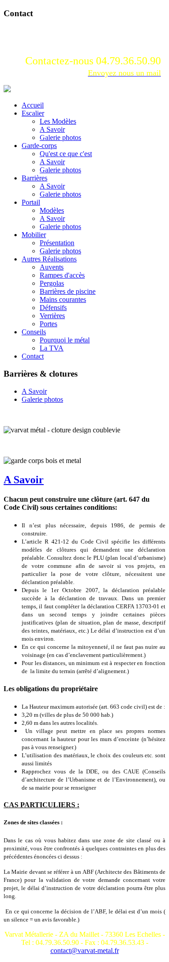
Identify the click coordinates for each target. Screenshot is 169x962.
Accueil (33, 105)
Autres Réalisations (49, 259)
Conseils (34, 332)
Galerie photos (60, 137)
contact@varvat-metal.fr (84, 950)
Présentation (57, 243)
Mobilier (34, 234)
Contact (33, 356)
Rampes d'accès (62, 275)
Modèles (52, 210)
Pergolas (52, 283)
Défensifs (53, 307)
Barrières (34, 178)
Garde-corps (39, 145)
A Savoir (52, 129)
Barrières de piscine (68, 291)
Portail (31, 202)
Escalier (33, 113)
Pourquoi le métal (65, 340)
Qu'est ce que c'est (66, 153)
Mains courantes (63, 299)
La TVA (52, 348)
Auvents (52, 267)
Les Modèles (58, 121)
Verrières (52, 315)
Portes (48, 324)
